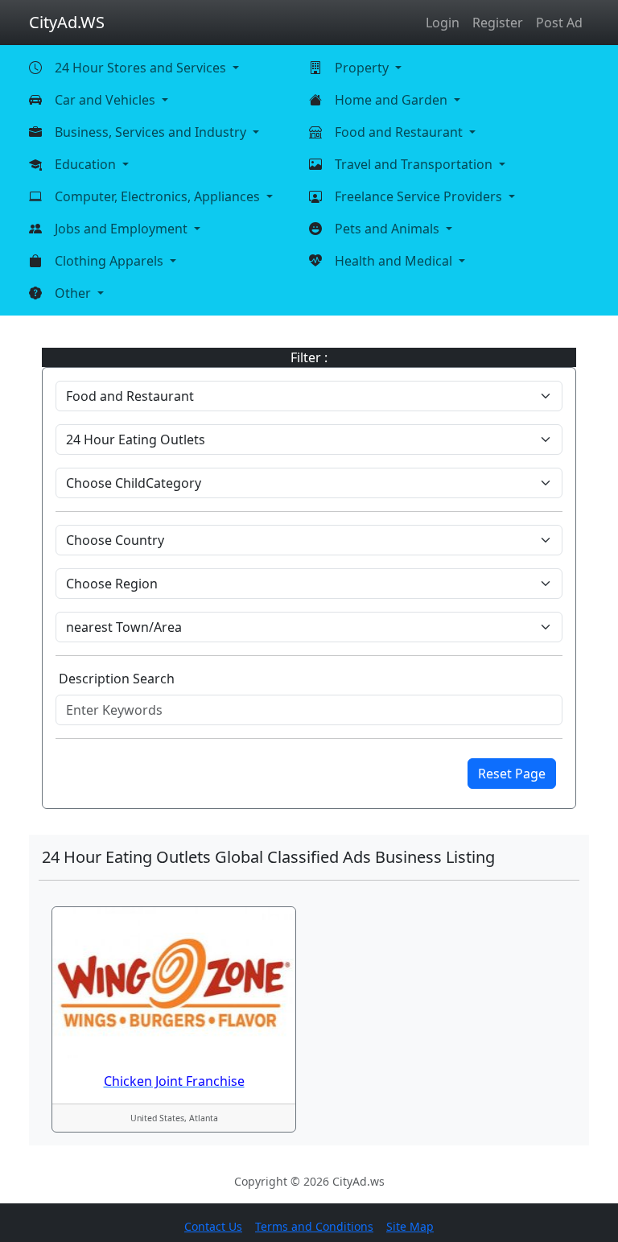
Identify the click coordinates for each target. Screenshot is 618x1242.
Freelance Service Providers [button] (420, 196)
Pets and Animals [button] (389, 228)
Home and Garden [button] (393, 100)
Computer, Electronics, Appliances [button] (159, 196)
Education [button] (87, 164)
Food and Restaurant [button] (400, 132)
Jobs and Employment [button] (123, 228)
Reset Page (512, 773)
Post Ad (559, 22)
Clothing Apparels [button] (111, 261)
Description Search (117, 678)
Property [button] (363, 67)
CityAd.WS (67, 22)
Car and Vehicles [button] (107, 100)
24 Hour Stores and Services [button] (142, 67)
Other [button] (74, 293)
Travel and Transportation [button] (415, 164)
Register (497, 22)
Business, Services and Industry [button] (152, 132)
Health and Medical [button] (395, 261)
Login (442, 22)
